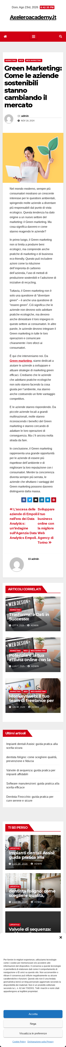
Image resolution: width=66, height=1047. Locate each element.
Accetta (33, 1014)
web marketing (33, 60)
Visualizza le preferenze (33, 1033)
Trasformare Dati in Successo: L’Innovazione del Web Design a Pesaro (32, 621)
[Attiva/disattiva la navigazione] (33, 36)
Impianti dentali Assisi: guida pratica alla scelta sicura (32, 857)
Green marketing (21, 360)
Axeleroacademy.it (33, 17)
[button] (60, 937)
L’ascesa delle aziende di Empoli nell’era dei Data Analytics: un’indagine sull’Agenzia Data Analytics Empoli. (23, 523)
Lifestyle (15, 848)
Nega (33, 1023)
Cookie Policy (19, 1041)
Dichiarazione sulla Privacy (40, 1041)
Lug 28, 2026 (20, 864)
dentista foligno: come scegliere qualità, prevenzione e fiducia (32, 895)
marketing (10, 60)
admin (25, 116)
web (21, 60)
